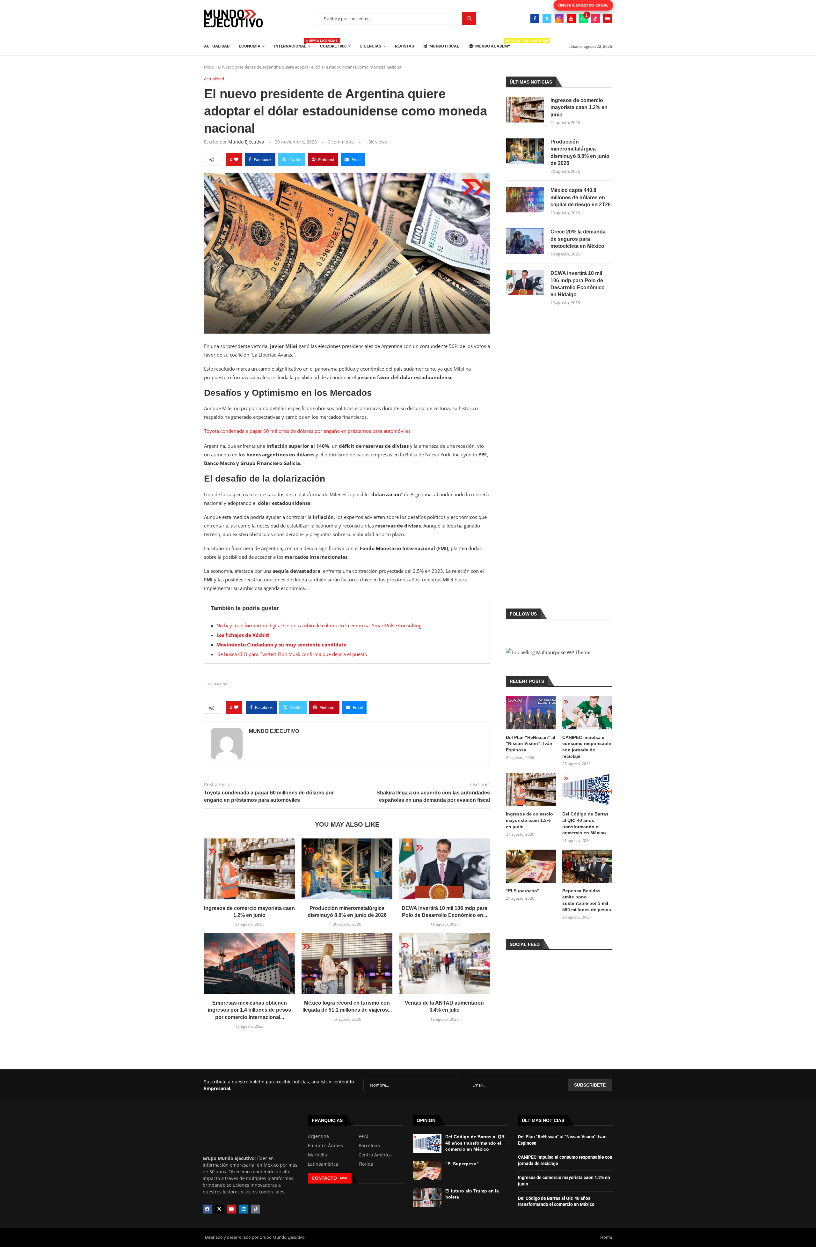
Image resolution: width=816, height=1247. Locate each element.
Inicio (209, 67)
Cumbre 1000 (333, 46)
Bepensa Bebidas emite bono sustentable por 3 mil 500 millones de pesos (586, 900)
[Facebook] (534, 18)
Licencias (370, 46)
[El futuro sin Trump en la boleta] (427, 1197)
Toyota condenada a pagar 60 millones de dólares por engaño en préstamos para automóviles (307, 431)
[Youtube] (571, 18)
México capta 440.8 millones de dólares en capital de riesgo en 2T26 (580, 197)
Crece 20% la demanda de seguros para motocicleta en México (578, 239)
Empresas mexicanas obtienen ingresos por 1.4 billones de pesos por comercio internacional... (249, 1010)
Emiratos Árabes (325, 1145)
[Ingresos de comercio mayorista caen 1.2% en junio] (249, 868)
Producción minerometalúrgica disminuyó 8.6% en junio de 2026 (579, 152)
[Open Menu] (607, 18)
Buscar (469, 18)
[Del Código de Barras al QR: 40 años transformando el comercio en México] (587, 789)
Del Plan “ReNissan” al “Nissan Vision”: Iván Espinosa (530, 743)
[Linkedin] (243, 1209)
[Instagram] (559, 18)
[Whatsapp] (583, 18)
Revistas (404, 46)
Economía (249, 46)
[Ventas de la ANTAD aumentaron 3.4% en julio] (444, 963)
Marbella (317, 1155)
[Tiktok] (595, 18)
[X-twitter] (219, 1209)
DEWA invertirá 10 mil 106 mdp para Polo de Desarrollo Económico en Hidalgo (577, 283)
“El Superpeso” (522, 890)
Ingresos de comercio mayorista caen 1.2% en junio (579, 107)
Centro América (375, 1155)
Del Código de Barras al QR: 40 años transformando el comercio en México (585, 823)
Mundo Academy (492, 43)
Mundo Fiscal (443, 46)
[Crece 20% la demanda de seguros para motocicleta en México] (525, 241)
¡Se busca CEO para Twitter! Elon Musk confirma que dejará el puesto (291, 654)
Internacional (292, 43)
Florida (366, 1164)
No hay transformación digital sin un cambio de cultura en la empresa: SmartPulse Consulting (318, 625)
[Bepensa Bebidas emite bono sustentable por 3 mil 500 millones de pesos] (587, 866)
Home (606, 1237)
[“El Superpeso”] (531, 866)
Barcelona (369, 1145)
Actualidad (216, 46)
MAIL (344, 1178)
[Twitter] (547, 18)
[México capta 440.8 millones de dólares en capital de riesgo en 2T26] (525, 199)
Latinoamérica (323, 1164)
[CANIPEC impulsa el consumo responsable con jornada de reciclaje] (587, 712)
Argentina (217, 684)
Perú (363, 1136)
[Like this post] (236, 159)
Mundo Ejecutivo (246, 142)
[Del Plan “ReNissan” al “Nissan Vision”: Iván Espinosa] (531, 712)
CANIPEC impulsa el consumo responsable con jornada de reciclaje (586, 747)
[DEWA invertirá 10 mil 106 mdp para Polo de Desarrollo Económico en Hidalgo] (444, 868)
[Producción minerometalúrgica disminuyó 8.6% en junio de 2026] (347, 868)
